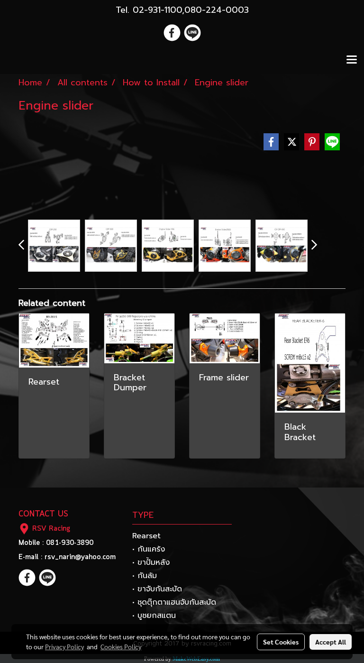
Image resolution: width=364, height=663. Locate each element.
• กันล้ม (144, 575)
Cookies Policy (120, 646)
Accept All (330, 641)
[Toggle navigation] (351, 60)
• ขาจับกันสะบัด (157, 589)
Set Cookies (281, 641)
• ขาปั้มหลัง (151, 562)
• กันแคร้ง (148, 549)
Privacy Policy (64, 646)
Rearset (146, 536)
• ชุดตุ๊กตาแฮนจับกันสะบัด (174, 602)
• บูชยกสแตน (154, 615)
